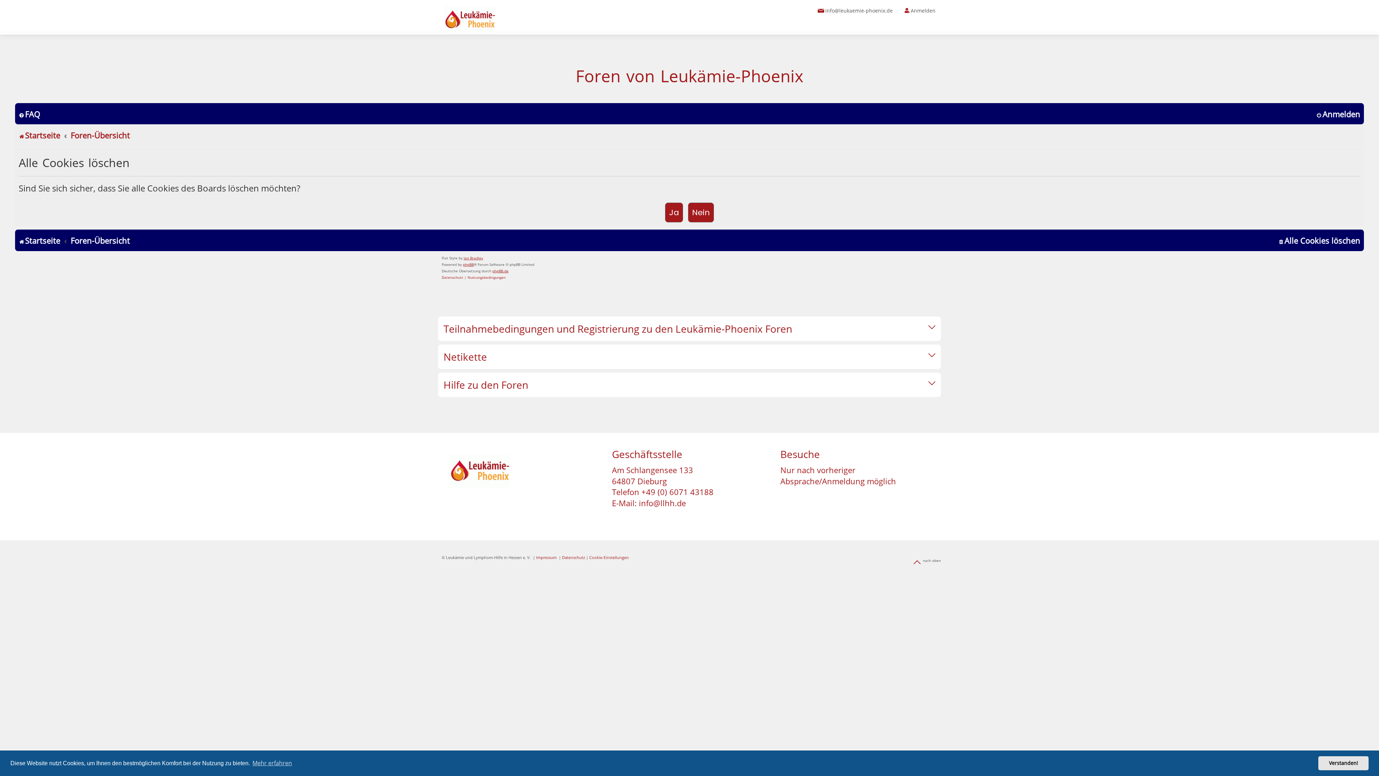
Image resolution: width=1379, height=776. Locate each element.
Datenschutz (573, 557)
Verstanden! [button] (1343, 762)
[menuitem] (29, 114)
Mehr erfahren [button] (272, 763)
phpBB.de (500, 270)
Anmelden (923, 10)
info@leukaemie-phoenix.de (859, 10)
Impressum (546, 557)
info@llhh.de (662, 503)
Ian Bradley (473, 257)
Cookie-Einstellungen (609, 557)
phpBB (468, 264)
